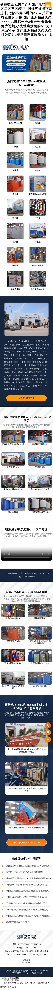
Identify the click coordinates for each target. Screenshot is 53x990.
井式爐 (15, 147)
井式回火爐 (13, 512)
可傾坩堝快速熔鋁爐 (13, 663)
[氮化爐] (15, 160)
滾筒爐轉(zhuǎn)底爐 (37, 194)
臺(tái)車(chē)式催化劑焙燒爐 (13, 687)
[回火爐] (15, 231)
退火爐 (15, 218)
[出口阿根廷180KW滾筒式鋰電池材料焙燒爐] (26, 813)
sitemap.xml (27, 973)
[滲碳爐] (37, 160)
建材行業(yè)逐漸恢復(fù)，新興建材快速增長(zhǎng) (28, 878)
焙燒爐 (37, 242)
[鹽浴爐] (15, 184)
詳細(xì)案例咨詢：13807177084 (26, 843)
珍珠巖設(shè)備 (37, 289)
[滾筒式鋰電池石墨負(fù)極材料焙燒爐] (40, 633)
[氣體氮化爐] (40, 459)
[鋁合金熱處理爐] (37, 255)
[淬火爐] (37, 207)
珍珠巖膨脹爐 (40, 618)
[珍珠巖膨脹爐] (40, 610)
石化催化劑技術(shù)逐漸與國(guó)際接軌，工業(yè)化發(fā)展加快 (28, 903)
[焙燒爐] (37, 231)
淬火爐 (37, 218)
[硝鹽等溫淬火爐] (13, 633)
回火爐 (15, 242)
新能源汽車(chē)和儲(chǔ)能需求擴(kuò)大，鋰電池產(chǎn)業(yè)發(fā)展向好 (28, 866)
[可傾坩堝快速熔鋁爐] (13, 655)
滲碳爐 (37, 170)
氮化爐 (15, 170)
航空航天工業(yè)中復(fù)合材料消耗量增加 (24, 872)
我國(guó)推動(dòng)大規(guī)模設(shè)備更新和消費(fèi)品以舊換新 (28, 891)
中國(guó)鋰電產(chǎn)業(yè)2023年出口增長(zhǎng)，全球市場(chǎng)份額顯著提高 (28, 897)
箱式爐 (37, 123)
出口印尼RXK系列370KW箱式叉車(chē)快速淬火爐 (26, 789)
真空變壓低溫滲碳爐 (40, 512)
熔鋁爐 (15, 266)
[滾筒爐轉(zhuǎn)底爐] (37, 184)
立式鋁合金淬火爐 (13, 618)
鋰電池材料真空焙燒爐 (39, 663)
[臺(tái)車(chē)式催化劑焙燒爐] (13, 678)
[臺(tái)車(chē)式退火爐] (40, 481)
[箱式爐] (37, 112)
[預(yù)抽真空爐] (13, 459)
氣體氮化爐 (40, 467)
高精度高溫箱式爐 (40, 444)
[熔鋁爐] (15, 255)
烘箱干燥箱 (15, 289)
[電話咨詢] (48, 725)
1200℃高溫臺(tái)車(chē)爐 (13, 444)
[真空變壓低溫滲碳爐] (40, 504)
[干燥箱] (15, 279)
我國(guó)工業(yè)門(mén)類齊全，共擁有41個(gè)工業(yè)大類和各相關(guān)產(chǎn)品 (28, 885)
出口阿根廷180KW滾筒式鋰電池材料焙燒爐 (26, 828)
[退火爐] (15, 207)
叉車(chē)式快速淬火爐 (13, 489)
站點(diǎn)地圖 (37, 973)
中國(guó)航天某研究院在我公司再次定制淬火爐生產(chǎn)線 (28, 916)
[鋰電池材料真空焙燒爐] (40, 655)
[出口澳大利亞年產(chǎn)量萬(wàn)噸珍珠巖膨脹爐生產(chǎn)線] (26, 735)
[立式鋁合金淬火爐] (13, 610)
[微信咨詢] (48, 732)
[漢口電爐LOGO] (15, 47)
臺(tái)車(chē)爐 (15, 123)
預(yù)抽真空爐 (13, 467)
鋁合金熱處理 (37, 266)
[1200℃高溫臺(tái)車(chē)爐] (13, 436)
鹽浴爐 (15, 194)
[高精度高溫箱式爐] (40, 436)
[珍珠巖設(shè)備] (37, 279)
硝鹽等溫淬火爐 (13, 641)
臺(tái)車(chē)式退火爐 (40, 489)
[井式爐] (15, 136)
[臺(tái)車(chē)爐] (15, 112)
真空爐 (37, 147)
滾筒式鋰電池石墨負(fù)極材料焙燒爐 (40, 642)
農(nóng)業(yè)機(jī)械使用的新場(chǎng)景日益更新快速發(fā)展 (28, 910)
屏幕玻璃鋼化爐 (40, 686)
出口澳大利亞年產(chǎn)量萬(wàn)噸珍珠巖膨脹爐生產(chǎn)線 (27, 750)
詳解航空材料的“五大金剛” (17, 922)
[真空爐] (37, 136)
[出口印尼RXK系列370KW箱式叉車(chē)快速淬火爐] (26, 774)
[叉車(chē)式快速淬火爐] (13, 481)
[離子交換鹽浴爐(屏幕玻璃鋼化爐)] (40, 678)
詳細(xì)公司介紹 (26, 398)
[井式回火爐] (13, 504)
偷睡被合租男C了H (8, 987)
